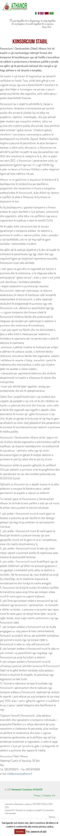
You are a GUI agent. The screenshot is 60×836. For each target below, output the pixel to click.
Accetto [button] (20, 831)
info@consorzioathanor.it (19, 774)
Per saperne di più (36, 831)
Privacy (37, 796)
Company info (49, 796)
